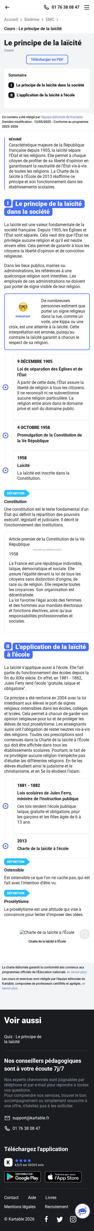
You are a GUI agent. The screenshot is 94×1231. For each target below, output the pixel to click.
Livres (50, 1197)
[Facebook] (46, 1219)
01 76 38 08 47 (65, 7)
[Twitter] (59, 1219)
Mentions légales (20, 1206)
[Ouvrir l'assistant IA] (82, 1211)
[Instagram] (73, 1219)
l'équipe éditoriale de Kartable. (62, 117)
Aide (32, 1197)
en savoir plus (76, 972)
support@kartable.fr (31, 1117)
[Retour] (9, 6)
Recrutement (56, 1206)
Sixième (31, 19)
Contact (11, 1197)
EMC (50, 19)
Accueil (11, 19)
